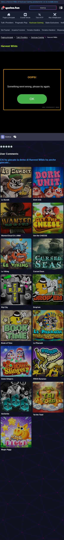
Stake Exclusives (52, 23)
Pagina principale (9, 17)
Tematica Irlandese (48, 30)
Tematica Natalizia (33, 30)
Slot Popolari (5, 30)
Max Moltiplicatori (55, 17)
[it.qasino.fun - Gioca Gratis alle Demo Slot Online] (10, 8)
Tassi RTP (39, 17)
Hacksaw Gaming (36, 23)
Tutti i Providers (7, 23)
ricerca (8, 137)
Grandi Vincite (25, 17)
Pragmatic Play (21, 23)
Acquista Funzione (18, 30)
